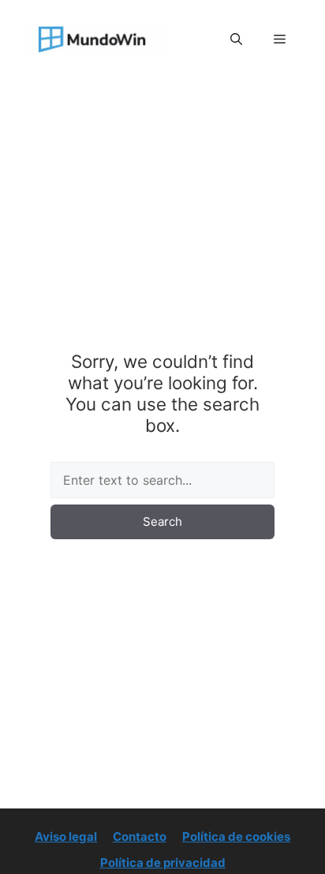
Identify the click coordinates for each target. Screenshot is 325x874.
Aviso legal (66, 836)
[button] (236, 39)
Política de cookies (236, 836)
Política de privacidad (163, 862)
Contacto (139, 836)
